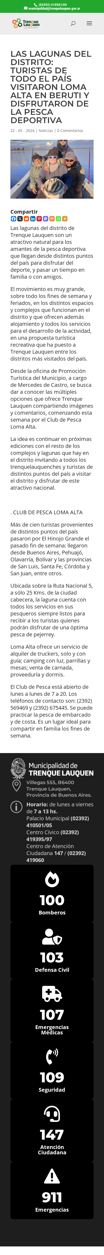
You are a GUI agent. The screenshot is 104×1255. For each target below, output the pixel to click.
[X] (20, 218)
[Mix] (52, 218)
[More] (64, 218)
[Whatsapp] (58, 218)
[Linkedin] (32, 218)
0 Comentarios (70, 130)
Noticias (46, 130)
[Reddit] (26, 218)
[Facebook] (13, 218)
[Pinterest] (39, 218)
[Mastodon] (45, 218)
